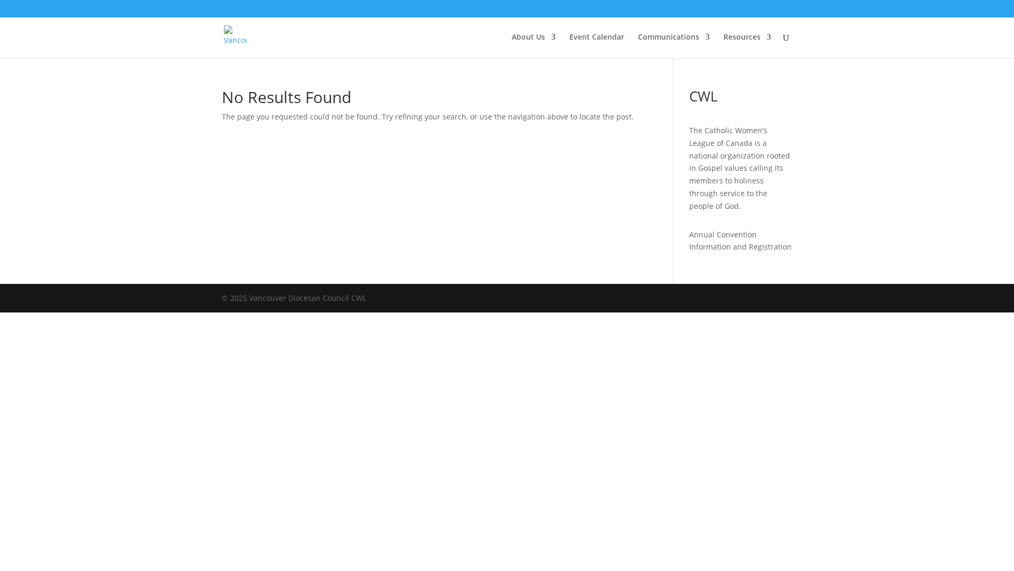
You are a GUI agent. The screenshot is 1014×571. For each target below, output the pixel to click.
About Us (528, 37)
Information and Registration (740, 247)
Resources (742, 37)
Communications (668, 37)
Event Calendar (596, 37)
